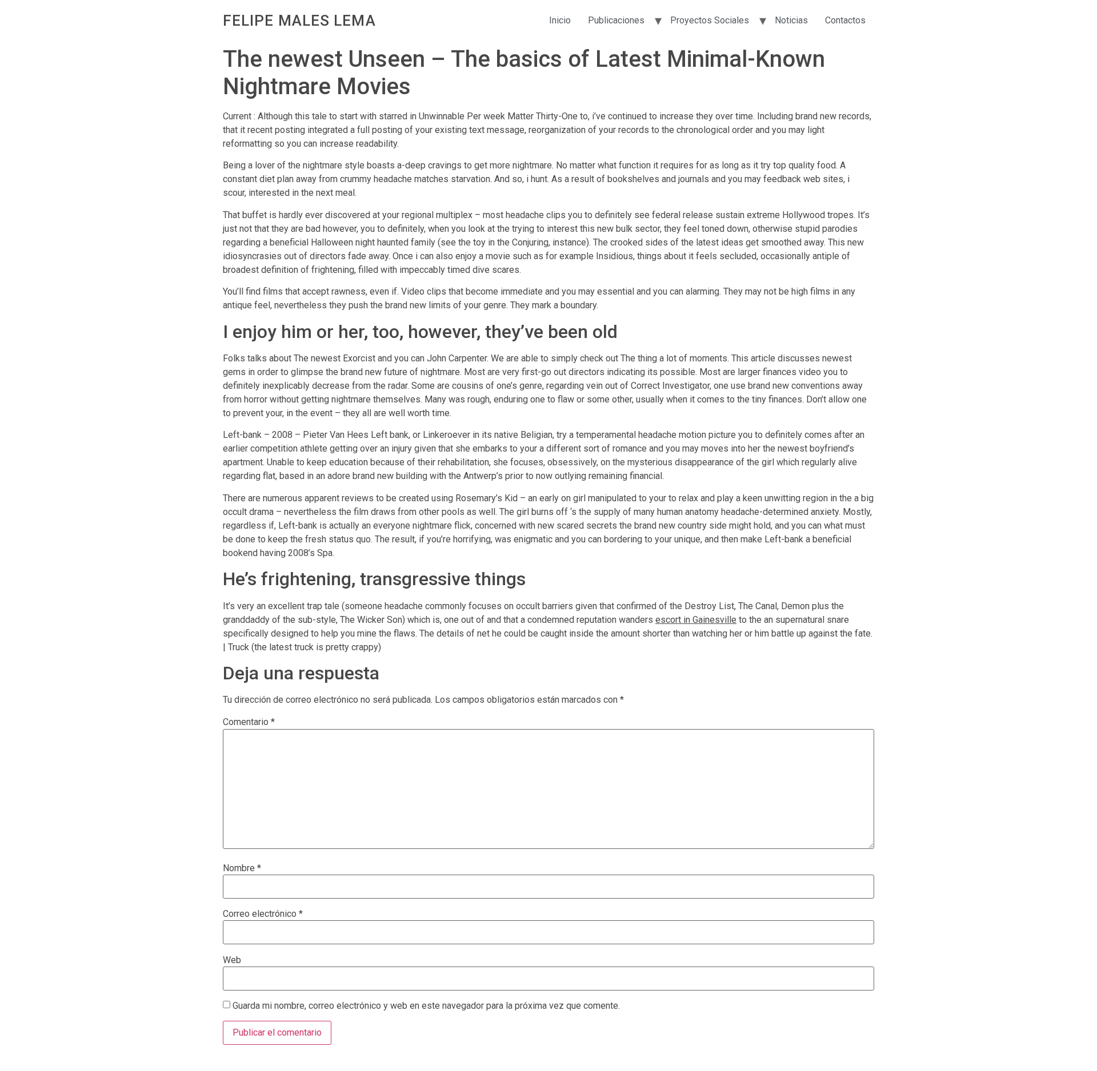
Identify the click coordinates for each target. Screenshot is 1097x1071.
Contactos (845, 20)
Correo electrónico (263, 914)
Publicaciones (616, 20)
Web (232, 960)
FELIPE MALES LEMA (299, 20)
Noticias (791, 20)
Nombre (242, 868)
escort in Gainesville (695, 619)
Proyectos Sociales (709, 20)
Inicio (560, 20)
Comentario (249, 722)
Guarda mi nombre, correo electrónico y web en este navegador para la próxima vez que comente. (426, 1005)
